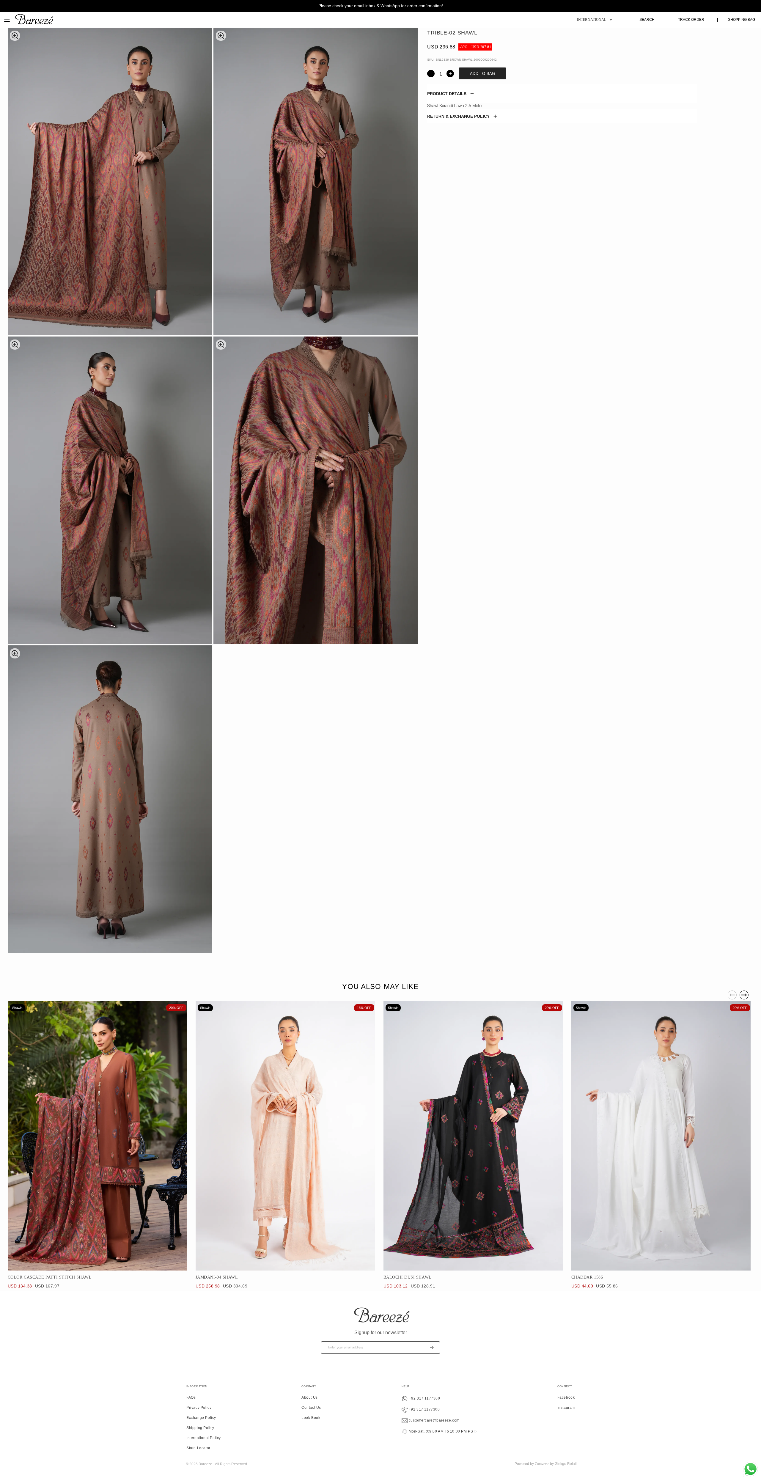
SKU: (430, 59)
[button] (562, 93)
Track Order (691, 20)
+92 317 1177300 (424, 1398)
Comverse (542, 1464)
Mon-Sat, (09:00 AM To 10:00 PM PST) (442, 1431)
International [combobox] (591, 20)
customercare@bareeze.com (434, 1420)
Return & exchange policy (458, 116)
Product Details (446, 93)
